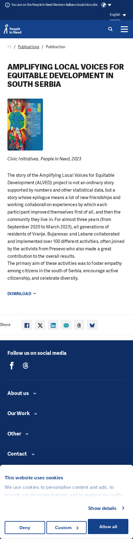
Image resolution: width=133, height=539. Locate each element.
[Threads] (25, 365)
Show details (102, 508)
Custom (63, 527)
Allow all (108, 526)
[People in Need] (12, 29)
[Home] (9, 47)
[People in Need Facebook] (11, 365)
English (115, 15)
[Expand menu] (124, 29)
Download (19, 293)
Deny (24, 527)
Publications (28, 47)
